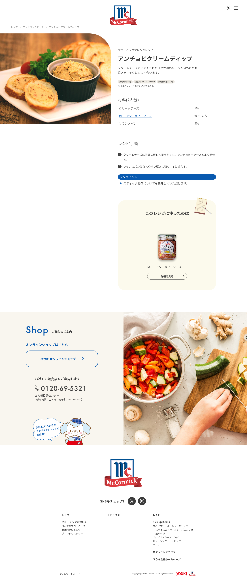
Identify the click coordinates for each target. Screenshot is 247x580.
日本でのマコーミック (73, 526)
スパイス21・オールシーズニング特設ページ (174, 531)
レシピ (156, 515)
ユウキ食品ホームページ (167, 559)
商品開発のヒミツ (71, 529)
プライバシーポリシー (69, 573)
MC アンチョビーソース (135, 116)
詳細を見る (167, 276)
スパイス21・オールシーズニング (170, 526)
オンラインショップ (164, 552)
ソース (156, 545)
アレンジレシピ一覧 (33, 27)
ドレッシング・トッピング (167, 541)
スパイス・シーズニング (165, 537)
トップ (14, 27)
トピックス (113, 515)
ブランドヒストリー (72, 533)
